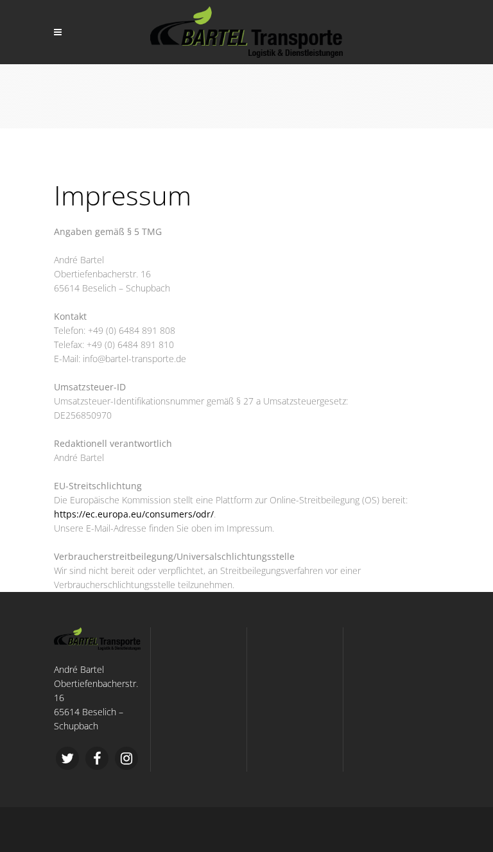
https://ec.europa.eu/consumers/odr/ (134, 514)
